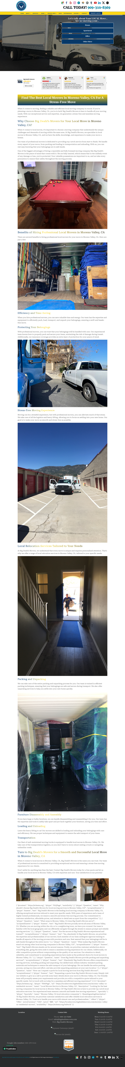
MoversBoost (56, 1057)
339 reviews (26, 83)
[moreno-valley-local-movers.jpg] (94, 879)
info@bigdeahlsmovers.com (65, 1019)
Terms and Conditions (24, 1057)
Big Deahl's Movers (65, 1022)
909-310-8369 (65, 1017)
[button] (106, 83)
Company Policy (15, 1057)
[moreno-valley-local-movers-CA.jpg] (30, 879)
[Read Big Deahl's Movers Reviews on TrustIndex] (10, 1049)
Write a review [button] (28, 86)
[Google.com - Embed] (21, 1026)
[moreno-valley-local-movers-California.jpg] (62, 879)
